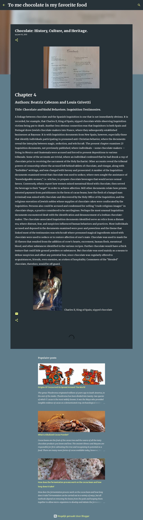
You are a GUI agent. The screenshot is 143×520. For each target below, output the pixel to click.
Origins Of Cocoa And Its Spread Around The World (61, 387)
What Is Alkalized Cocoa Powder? (53, 435)
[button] (16, 40)
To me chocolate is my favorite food (47, 5)
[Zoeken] (90, 5)
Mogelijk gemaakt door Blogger (73, 516)
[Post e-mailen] (16, 315)
